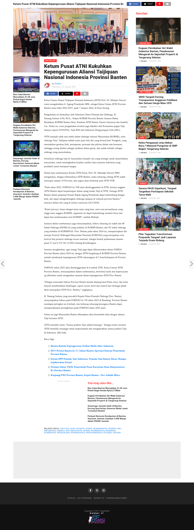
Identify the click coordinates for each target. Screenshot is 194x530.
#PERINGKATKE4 (78, 433)
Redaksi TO (99, 498)
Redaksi (58, 84)
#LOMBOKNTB (50, 433)
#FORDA (88, 429)
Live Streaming (84, 498)
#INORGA (61, 431)
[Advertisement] (64, 399)
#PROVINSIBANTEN (94, 433)
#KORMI (86, 431)
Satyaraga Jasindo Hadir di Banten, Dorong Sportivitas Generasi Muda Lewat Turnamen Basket (26, 162)
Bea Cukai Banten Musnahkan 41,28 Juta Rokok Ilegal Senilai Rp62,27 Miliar (24, 98)
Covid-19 (71, 498)
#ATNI (72, 429)
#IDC (119, 429)
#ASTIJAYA (64, 429)
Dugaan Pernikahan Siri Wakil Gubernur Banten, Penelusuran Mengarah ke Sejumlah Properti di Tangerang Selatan (25, 130)
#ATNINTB (80, 429)
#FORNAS (112, 429)
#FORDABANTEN (100, 429)
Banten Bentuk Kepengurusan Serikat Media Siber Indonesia (82, 346)
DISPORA (117, 433)
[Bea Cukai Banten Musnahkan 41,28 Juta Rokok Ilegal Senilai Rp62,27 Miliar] (26, 92)
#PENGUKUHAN (63, 433)
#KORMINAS (111, 431)
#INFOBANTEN (50, 431)
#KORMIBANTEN (98, 431)
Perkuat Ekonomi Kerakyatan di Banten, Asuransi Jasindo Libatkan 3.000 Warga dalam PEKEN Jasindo (26, 194)
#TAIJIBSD (107, 433)
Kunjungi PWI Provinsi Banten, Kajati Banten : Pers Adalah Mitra (85, 375)
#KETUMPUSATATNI (74, 431)
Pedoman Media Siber (116, 498)
